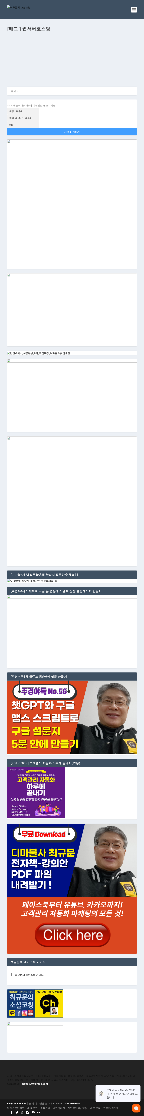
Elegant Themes (16, 1103)
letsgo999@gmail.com (34, 1083)
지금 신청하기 (72, 131)
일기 (73, 52)
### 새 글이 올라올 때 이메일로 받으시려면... (32, 105)
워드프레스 (64, 52)
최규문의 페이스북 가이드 (29, 974)
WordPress (73, 1103)
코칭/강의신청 (111, 1108)
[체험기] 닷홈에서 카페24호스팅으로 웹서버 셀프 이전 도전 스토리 (54, 47)
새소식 (55, 52)
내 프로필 (95, 1108)
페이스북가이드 (15, 1108)
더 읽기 (17, 71)
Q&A (36, 52)
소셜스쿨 (45, 1108)
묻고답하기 (59, 1108)
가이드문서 (45, 52)
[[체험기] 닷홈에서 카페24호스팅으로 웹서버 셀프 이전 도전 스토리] (72, 40)
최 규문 (14, 52)
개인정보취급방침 (77, 1108)
